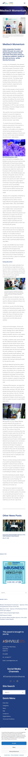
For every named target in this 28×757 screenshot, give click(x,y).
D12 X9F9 (5, 654)
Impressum (21, 755)
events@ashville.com (12, 660)
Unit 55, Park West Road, (9, 646)
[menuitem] (14, 703)
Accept (14, 743)
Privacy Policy (6, 664)
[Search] (14, 592)
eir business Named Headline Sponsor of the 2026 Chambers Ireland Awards (14, 535)
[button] (26, 729)
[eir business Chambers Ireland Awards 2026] (8, 3)
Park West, (5, 648)
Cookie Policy (7, 755)
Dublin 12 (5, 650)
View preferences (14, 751)
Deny (14, 747)
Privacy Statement (15, 755)
